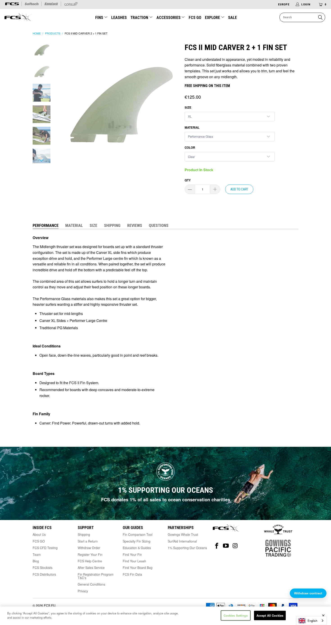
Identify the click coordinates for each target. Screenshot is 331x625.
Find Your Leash (134, 561)
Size (188, 107)
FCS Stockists (42, 567)
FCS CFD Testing (45, 547)
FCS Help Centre (90, 561)
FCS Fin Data (132, 574)
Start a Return (88, 541)
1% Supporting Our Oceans (187, 547)
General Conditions (91, 584)
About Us (39, 534)
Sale (232, 17)
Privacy (83, 591)
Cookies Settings (236, 615)
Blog (36, 561)
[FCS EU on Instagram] (235, 546)
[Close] (323, 616)
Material (192, 127)
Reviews (134, 225)
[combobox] (311, 620)
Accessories (168, 17)
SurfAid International (182, 541)
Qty (188, 180)
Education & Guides (137, 547)
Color (190, 147)
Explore (213, 17)
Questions (158, 225)
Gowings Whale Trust (183, 534)
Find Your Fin (132, 554)
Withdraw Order (89, 547)
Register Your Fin (90, 554)
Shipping (112, 225)
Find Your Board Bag (137, 567)
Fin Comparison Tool (137, 534)
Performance (46, 225)
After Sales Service (91, 567)
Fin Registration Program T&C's (95, 576)
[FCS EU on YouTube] (226, 546)
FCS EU (49, 605)
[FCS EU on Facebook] (217, 546)
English (312, 620)
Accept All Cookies (269, 615)
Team (37, 554)
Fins (99, 17)
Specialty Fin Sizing (136, 541)
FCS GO (195, 17)
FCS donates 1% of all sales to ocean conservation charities (165, 499)
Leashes (119, 17)
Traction (139, 17)
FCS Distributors (44, 574)
